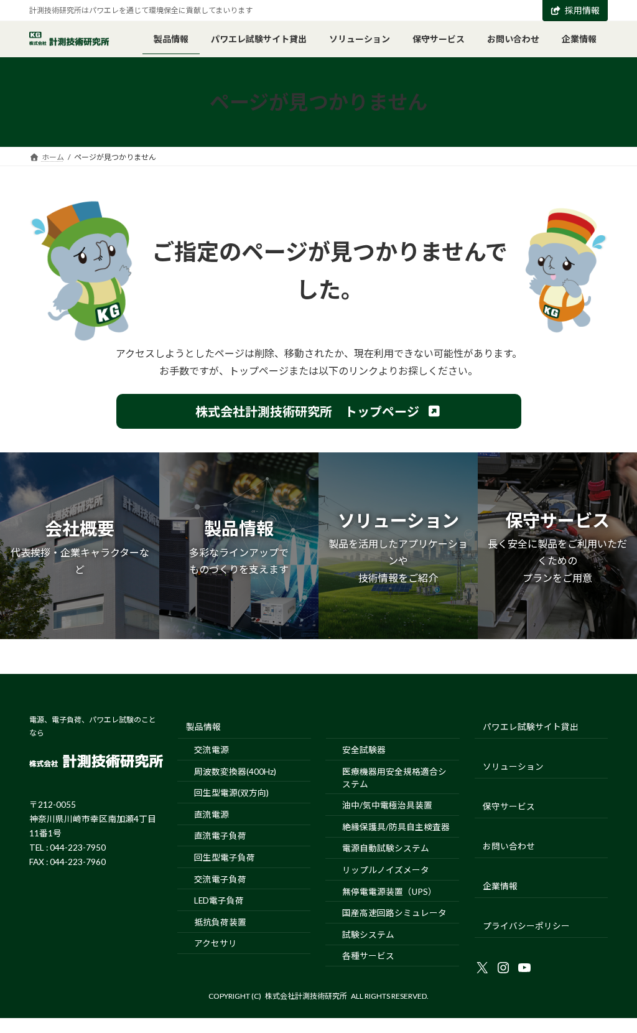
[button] (318, 411)
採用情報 (582, 10)
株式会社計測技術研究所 (306, 996)
